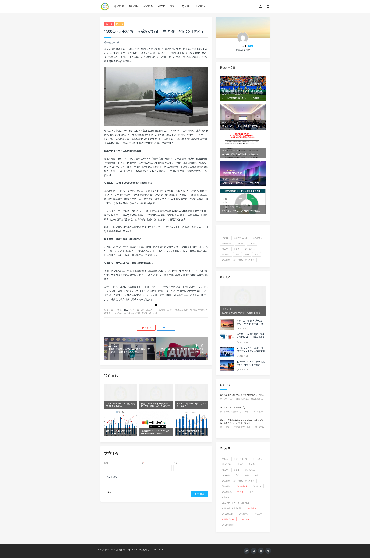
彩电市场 (109, 24)
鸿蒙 (247, 254)
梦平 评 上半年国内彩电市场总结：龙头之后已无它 (243, 399)
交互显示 (187, 6)
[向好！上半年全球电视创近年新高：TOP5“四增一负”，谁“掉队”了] (227, 324)
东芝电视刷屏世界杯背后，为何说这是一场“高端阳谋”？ (249, 98)
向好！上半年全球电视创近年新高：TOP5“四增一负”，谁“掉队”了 (251, 323)
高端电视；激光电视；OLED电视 (235, 503)
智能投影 (134, 6)
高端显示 (258, 514)
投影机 (173, 6)
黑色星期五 (257, 238)
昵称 (107, 462)
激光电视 (119, 6)
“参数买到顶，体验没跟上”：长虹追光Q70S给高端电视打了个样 (252, 182)
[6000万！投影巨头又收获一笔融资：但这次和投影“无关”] (243, 145)
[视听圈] (104, 6)
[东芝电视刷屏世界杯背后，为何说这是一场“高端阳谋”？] (243, 88)
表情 (109, 492)
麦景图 (236, 249)
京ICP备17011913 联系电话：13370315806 (143, 549)
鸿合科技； (227, 486)
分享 (167, 328)
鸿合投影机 (227, 492)
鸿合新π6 (257, 486)
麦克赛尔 (226, 254)
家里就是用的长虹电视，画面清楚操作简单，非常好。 (242, 395)
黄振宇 (252, 243)
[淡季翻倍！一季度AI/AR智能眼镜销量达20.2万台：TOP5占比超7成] (243, 201)
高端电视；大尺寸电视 (231, 508)
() (147, 328)
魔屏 (251, 492)
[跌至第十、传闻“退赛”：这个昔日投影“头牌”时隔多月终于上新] (227, 338)
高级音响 (226, 497)
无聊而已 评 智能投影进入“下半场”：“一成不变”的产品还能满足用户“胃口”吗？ (254, 427)
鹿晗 (237, 254)
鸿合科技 (241, 486)
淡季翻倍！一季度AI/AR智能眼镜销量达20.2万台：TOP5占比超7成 (253, 210)
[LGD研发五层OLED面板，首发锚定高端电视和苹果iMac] (243, 300)
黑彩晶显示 (227, 243)
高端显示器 (244, 514)
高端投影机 (227, 519)
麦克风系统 (250, 249)
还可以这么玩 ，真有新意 (231, 407)
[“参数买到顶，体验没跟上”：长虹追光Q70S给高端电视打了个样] (243, 173)
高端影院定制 (228, 525)
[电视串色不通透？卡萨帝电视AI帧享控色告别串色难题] (227, 365)
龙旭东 (225, 238)
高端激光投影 (228, 514)
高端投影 (244, 519)
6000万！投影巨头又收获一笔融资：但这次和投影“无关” (249, 154)
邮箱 (141, 462)
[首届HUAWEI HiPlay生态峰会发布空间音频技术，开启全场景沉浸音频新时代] (243, 117)
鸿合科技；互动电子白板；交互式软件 (238, 260)
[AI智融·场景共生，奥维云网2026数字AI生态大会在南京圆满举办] (227, 351)
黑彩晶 (240, 243)
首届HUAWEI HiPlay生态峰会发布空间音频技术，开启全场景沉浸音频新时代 (258, 126)
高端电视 (119, 24)
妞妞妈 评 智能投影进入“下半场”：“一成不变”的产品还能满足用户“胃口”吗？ (253, 412)
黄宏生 (225, 249)
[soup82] (243, 38)
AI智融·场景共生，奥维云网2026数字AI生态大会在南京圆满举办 (251, 351)
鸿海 (256, 254)
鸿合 (239, 492)
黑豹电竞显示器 (240, 238)
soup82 (124, 309)
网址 (175, 462)
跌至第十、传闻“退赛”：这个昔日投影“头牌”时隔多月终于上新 (251, 337)
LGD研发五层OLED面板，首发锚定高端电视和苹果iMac (248, 313)
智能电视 (148, 6)
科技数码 (201, 6)
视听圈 (119, 549)
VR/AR (161, 6)
